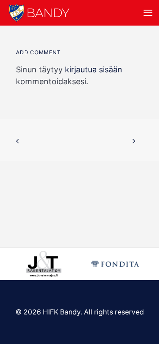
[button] (148, 13)
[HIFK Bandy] (39, 13)
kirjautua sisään (93, 69)
